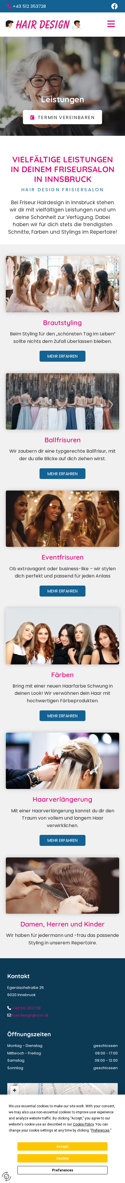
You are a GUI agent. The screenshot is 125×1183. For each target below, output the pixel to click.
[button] (100, 24)
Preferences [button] (100, 1130)
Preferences (62, 1170)
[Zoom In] (14, 1090)
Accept (62, 1147)
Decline (62, 1158)
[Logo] (43, 24)
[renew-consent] (6, 1176)
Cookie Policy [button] (83, 1124)
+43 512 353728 (26, 1008)
